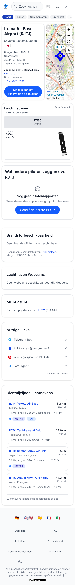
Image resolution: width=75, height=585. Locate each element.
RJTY (41, 310)
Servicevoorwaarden (20, 551)
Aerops (38, 255)
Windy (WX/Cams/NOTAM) (31, 357)
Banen (20, 16)
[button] (60, 56)
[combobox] (27, 6)
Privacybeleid (55, 541)
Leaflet (54, 91)
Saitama (21, 40)
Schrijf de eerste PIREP (37, 210)
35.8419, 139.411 (15, 60)
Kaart (8, 16)
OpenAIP (66, 107)
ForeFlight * (21, 366)
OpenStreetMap (56, 94)
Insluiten (20, 541)
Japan (33, 40)
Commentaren (38, 16)
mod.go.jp (9, 73)
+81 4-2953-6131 (14, 81)
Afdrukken (55, 551)
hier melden (49, 251)
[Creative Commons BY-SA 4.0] (37, 580)
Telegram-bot (23, 339)
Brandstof (58, 16)
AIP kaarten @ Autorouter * (31, 348)
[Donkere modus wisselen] (20, 562)
